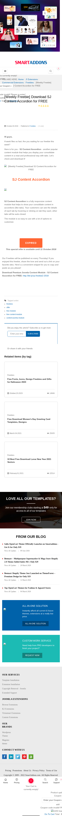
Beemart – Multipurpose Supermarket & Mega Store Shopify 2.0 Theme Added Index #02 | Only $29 (31, 560)
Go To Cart (25, 780)
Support (56, 783)
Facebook (4, 756)
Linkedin (11, 756)
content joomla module (15, 318)
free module (11, 311)
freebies (9, 304)
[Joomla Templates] (31, 62)
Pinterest (24, 756)
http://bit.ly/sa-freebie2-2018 (36, 276)
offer (8, 307)
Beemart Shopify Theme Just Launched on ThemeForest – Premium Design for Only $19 (29, 575)
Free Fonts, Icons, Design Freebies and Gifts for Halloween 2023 (29, 380)
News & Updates (10, 551)
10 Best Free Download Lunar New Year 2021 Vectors (29, 460)
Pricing (16, 783)
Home (5, 783)
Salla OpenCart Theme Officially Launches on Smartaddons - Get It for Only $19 (31, 545)
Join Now (31, 520)
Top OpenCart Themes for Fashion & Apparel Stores (27, 588)
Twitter (18, 756)
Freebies (33, 126)
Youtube (31, 756)
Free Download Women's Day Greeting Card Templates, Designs (28, 420)
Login (45, 13)
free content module (14, 314)
